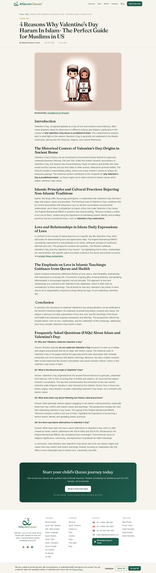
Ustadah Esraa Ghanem (58, 113)
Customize (109, 568)
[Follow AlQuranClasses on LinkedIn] (32, 547)
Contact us (73, 529)
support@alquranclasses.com (108, 535)
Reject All (121, 568)
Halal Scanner (127, 532)
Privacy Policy (77, 569)
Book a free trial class (78, 489)
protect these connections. (50, 256)
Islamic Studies (50, 536)
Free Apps (73, 543)
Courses (91, 4)
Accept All (135, 568)
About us (72, 522)
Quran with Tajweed (52, 525)
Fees (99, 4)
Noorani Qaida (50, 522)
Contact (114, 4)
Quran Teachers (75, 525)
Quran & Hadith (51, 546)
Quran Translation (51, 543)
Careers (72, 536)
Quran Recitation (128, 536)
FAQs (71, 539)
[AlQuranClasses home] (28, 4)
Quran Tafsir (49, 539)
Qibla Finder (126, 522)
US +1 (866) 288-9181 (103, 522)
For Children (49, 550)
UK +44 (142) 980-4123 (103, 530)
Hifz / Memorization (52, 529)
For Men (48, 557)
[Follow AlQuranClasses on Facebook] (23, 547)
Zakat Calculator (128, 529)
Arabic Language (51, 532)
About (106, 4)
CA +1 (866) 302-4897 (103, 526)
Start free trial (134, 4)
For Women (49, 553)
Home (22, 14)
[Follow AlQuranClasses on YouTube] (27, 547)
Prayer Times (127, 525)
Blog (122, 4)
